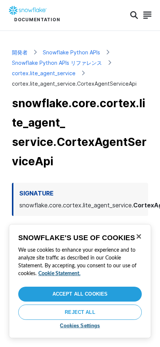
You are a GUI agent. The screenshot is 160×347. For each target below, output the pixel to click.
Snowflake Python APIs (71, 52)
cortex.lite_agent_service (44, 73)
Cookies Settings (80, 325)
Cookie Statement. (59, 273)
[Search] (134, 15)
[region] (80, 281)
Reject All (80, 312)
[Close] (139, 236)
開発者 (20, 52)
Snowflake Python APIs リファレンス (57, 63)
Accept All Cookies (80, 294)
